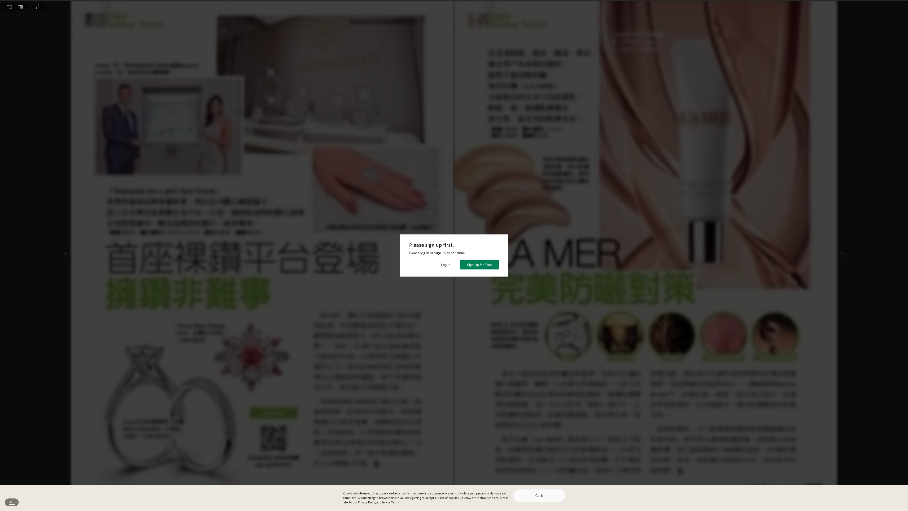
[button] (9, 6)
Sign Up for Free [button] (479, 265)
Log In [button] (445, 265)
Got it (539, 496)
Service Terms (390, 502)
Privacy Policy (367, 502)
